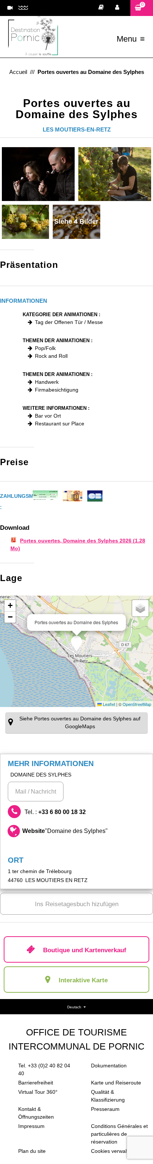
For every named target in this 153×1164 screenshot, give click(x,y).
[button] (141, 8)
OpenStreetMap (137, 704)
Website (65, 831)
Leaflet (108, 704)
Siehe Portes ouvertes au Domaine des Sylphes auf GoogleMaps (79, 722)
